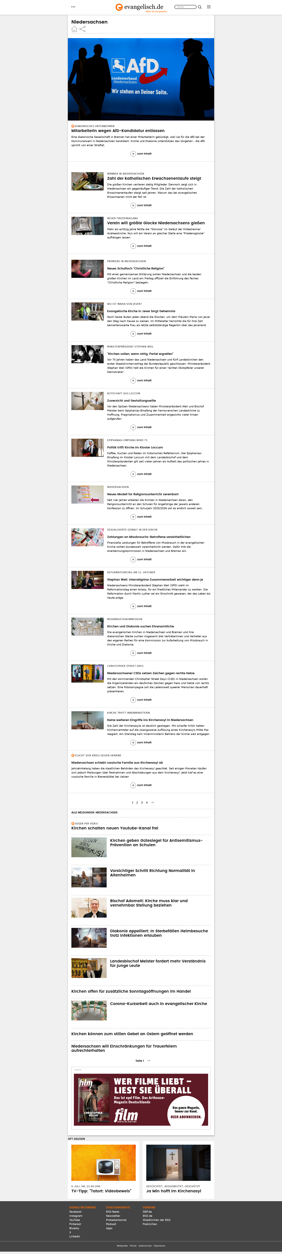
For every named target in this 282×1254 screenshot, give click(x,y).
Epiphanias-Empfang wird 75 (127, 440)
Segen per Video (86, 823)
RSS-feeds (112, 1211)
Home (74, 29)
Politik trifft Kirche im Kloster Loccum (135, 447)
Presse (133, 1246)
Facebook (75, 1211)
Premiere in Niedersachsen (126, 261)
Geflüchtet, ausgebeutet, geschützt (173, 1186)
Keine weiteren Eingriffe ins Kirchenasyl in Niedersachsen (150, 720)
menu (73, 7)
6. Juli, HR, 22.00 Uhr (85, 1186)
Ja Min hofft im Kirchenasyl (173, 1191)
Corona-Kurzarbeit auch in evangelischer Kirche (158, 1004)
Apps (109, 1228)
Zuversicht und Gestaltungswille (131, 400)
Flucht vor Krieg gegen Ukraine (98, 755)
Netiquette (122, 1246)
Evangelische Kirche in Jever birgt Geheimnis (141, 311)
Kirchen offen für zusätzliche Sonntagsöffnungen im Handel (131, 991)
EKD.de (147, 1215)
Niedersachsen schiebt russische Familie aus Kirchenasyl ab (117, 762)
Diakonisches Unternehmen (95, 126)
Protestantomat (116, 1219)
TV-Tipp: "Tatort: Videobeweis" (101, 1191)
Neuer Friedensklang (122, 218)
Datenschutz (145, 1246)
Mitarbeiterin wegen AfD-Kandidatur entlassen (118, 131)
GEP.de (147, 1211)
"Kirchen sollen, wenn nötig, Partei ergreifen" (140, 353)
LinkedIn (74, 1236)
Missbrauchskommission (124, 619)
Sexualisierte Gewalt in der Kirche (132, 529)
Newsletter (113, 1215)
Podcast (111, 1224)
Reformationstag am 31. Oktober (131, 572)
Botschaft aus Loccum (123, 393)
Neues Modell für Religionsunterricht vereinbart (143, 494)
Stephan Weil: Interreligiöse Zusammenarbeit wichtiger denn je (155, 579)
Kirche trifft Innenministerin (128, 712)
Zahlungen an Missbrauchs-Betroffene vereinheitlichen (148, 537)
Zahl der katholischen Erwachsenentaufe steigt (154, 178)
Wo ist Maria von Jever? (124, 304)
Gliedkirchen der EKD (157, 1219)
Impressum (159, 1246)
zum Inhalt (144, 153)
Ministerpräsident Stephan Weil (130, 346)
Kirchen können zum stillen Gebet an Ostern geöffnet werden (132, 1034)
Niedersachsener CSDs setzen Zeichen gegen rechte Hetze (150, 673)
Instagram (76, 1215)
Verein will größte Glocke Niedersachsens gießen (156, 223)
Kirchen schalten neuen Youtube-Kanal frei (114, 828)
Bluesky (74, 1228)
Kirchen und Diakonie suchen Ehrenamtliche (140, 626)
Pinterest (75, 1224)
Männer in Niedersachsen (125, 173)
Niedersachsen (118, 487)
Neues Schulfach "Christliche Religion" (135, 268)
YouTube (74, 1219)
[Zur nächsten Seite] (153, 802)
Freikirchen (150, 1224)
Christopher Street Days (125, 666)
